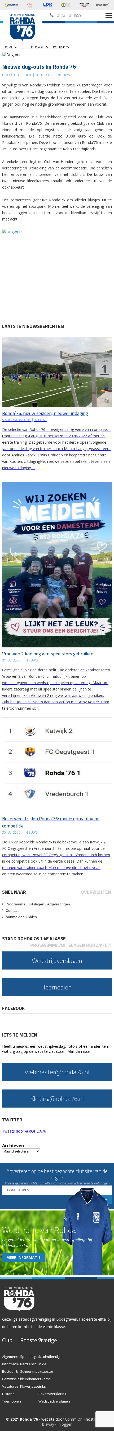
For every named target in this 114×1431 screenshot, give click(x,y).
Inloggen (65, 1424)
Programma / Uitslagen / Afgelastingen (38, 904)
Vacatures (10, 1386)
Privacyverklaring (52, 1393)
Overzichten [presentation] (96, 892)
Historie (8, 1393)
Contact (12, 910)
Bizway (48, 1424)
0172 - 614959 (69, 15)
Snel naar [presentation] (14, 892)
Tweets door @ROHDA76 (24, 1131)
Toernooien (11, 1401)
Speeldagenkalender (37, 1356)
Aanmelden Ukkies (21, 917)
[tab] (14, 892)
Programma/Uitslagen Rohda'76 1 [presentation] (70, 945)
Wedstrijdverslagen (54, 1401)
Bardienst (28, 1364)
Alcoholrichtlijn (50, 1356)
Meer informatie (23, 1257)
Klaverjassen (30, 1386)
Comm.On (73, 1419)
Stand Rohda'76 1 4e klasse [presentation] (34, 938)
